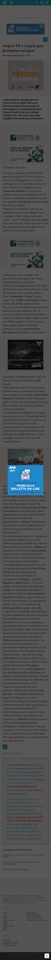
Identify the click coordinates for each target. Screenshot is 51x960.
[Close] (43, 465)
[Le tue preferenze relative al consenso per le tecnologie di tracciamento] (47, 956)
